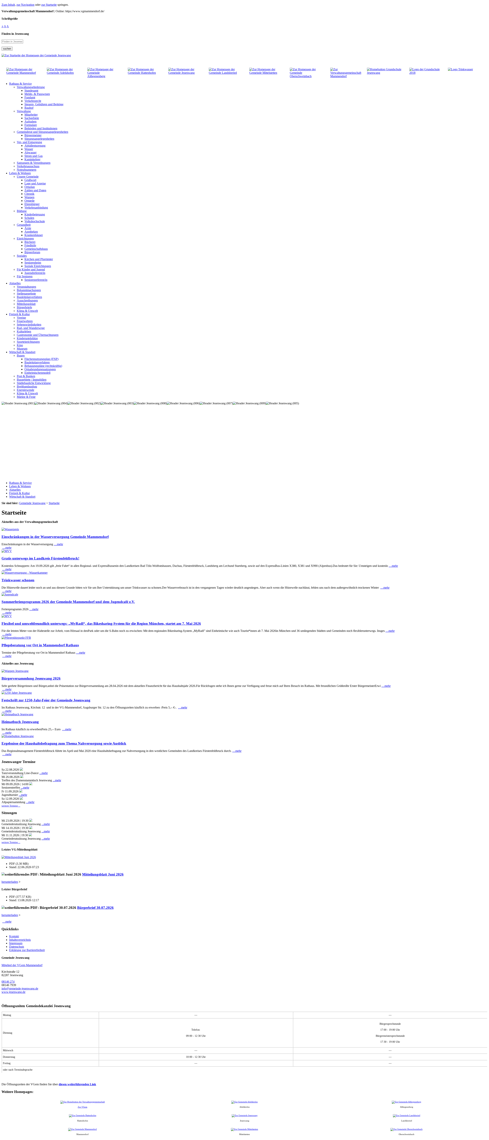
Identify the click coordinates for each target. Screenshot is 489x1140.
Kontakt (14, 936)
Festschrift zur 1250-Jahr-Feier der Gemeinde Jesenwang (46, 700)
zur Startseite (49, 4)
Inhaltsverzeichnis (20, 939)
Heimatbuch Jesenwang (20, 722)
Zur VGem (82, 1107)
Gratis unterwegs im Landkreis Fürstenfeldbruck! (40, 558)
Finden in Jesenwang (15, 33)
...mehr (43, 773)
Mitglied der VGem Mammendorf (22, 965)
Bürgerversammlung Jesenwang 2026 (31, 678)
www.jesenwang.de (13, 992)
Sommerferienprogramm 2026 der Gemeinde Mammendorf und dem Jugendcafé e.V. (68, 602)
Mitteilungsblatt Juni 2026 (103, 874)
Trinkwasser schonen (18, 580)
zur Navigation (25, 4)
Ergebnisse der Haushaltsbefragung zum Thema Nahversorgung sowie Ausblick (64, 743)
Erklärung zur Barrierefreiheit (27, 950)
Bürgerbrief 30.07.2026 (95, 908)
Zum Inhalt (8, 4)
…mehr (58, 544)
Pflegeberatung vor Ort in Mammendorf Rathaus (40, 645)
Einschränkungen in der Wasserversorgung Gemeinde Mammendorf (55, 537)
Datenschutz (16, 946)
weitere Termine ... (11, 805)
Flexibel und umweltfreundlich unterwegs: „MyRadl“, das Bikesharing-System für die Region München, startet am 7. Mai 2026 (101, 624)
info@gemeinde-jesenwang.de (20, 988)
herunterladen (10, 881)
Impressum (15, 943)
